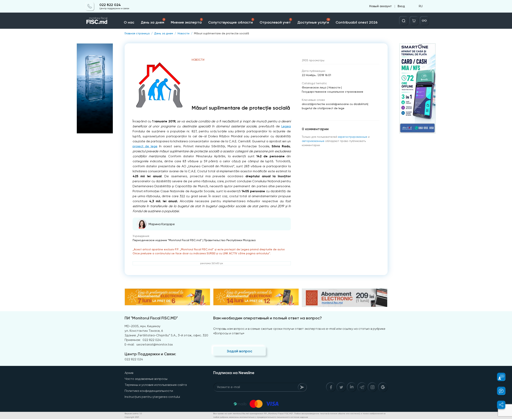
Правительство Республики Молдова (230, 240)
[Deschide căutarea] (403, 21)
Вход (401, 6)
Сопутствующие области (230, 21)
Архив (129, 373)
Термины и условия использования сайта (156, 385)
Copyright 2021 (132, 417)
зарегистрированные (352, 136)
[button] (498, 377)
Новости (183, 33)
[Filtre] (424, 21)
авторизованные (313, 141)
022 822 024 (110, 5)
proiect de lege (145, 146)
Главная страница (137, 33)
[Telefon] (90, 6)
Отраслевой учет (275, 21)
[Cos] (414, 21)
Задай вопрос (239, 351)
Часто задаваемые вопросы (146, 379)
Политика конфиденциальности (149, 391)
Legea (286, 126)
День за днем (152, 21)
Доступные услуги (313, 21)
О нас (129, 22)
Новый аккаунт (380, 6)
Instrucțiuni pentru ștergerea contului (152, 397)
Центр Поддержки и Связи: (150, 354)
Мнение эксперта (186, 21)
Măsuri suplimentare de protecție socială (221, 33)
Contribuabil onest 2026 (356, 22)
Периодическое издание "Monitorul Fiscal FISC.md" (167, 240)
